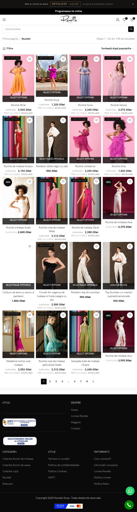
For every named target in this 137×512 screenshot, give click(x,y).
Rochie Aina (119, 166)
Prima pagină (10, 38)
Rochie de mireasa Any (118, 356)
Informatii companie (106, 465)
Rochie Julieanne (85, 166)
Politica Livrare (102, 477)
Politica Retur (101, 484)
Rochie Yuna (85, 105)
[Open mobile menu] (4, 19)
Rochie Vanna (119, 105)
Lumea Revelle (79, 416)
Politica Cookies (57, 471)
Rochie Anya (52, 100)
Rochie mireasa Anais (18, 227)
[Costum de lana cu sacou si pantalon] (18, 265)
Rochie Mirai (18, 105)
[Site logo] (68, 19)
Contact (75, 428)
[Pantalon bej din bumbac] (85, 265)
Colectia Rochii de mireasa (18, 459)
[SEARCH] (131, 29)
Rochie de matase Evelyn (18, 166)
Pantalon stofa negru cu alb (52, 166)
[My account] (117, 19)
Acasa (74, 410)
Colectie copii (10, 471)
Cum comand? (102, 459)
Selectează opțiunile (51, 159)
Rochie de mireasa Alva (118, 222)
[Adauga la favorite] (30, 59)
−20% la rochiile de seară (36, 4)
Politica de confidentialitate (63, 465)
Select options (18, 97)
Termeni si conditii (59, 459)
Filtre (10, 48)
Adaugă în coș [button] (118, 285)
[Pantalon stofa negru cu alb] (52, 139)
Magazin (76, 422)
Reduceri (8, 484)
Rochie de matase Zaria (85, 227)
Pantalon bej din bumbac (85, 292)
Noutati (7, 477)
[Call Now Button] (129, 505)
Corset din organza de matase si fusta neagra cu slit (51, 296)
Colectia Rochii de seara (16, 465)
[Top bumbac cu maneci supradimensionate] (118, 265)
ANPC (51, 477)
